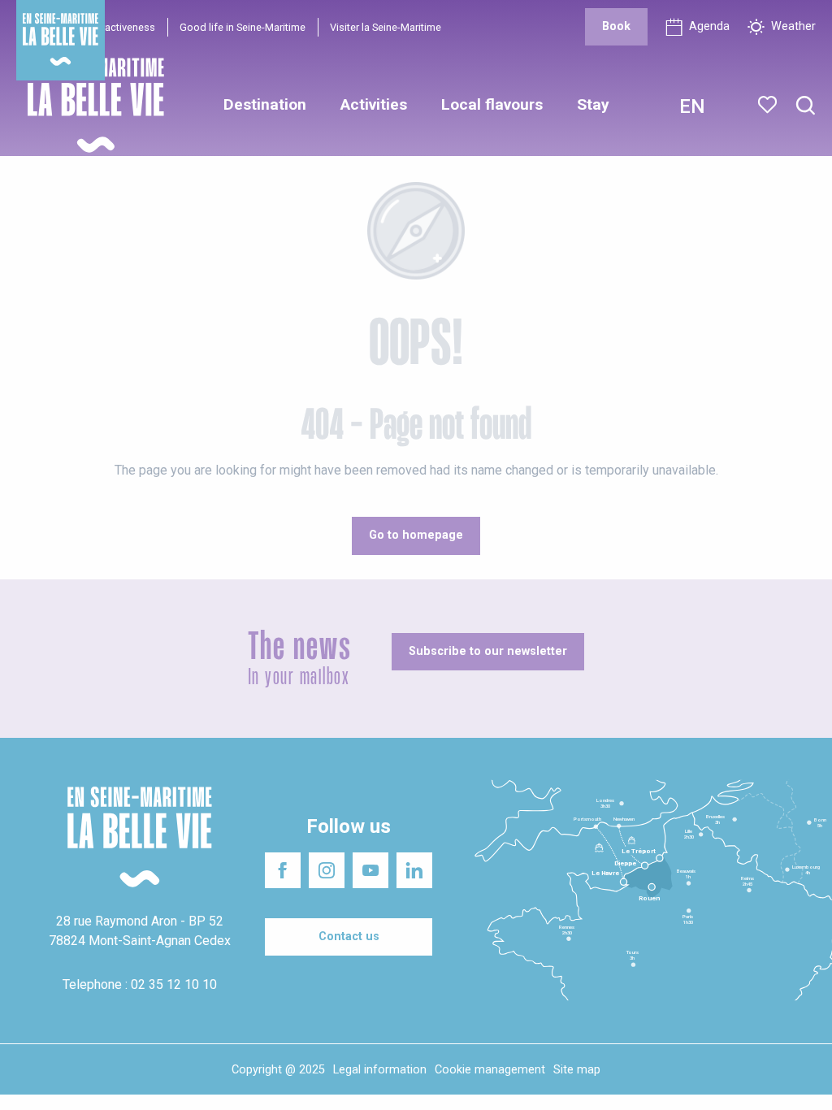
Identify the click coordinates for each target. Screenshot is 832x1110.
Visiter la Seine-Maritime (385, 27)
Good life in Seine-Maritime (243, 27)
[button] (805, 106)
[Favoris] (769, 105)
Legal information (380, 1070)
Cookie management (490, 1070)
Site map (576, 1070)
